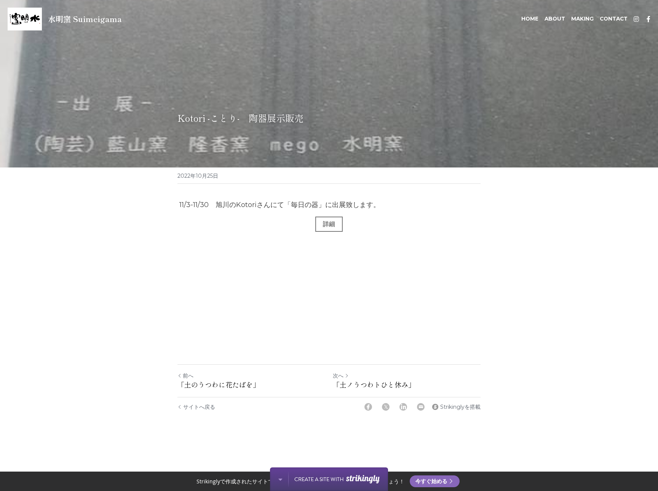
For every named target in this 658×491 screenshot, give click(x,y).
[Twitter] (386, 407)
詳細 (329, 224)
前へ (188, 375)
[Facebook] (368, 407)
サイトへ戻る (199, 406)
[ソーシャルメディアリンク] (636, 19)
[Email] (421, 407)
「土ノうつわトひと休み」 (374, 384)
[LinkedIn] (403, 407)
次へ (338, 375)
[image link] (25, 18)
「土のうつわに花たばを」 (218, 384)
